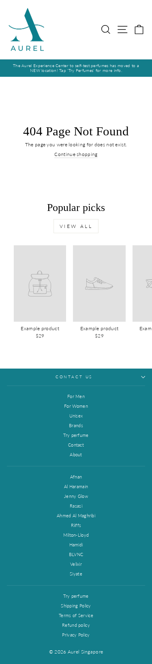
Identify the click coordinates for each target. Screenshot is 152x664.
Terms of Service (76, 615)
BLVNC (76, 554)
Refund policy (76, 625)
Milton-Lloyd (76, 535)
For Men (76, 396)
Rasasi (76, 505)
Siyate (76, 573)
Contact (76, 444)
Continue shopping (75, 154)
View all (76, 226)
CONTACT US (74, 377)
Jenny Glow (76, 496)
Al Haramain (76, 486)
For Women (76, 406)
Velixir (76, 564)
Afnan (76, 476)
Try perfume (75, 435)
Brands (76, 425)
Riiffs (76, 525)
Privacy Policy (76, 634)
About (76, 454)
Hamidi (76, 544)
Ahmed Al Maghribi (76, 515)
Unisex (76, 415)
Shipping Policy (76, 605)
